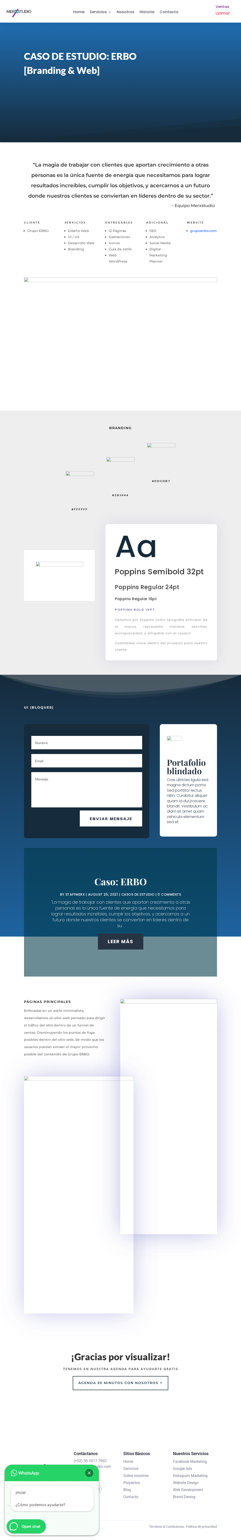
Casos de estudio (138, 894)
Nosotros (125, 12)
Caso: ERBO (120, 881)
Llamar (223, 13)
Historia (147, 12)
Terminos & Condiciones (166, 1526)
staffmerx (75, 894)
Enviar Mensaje (111, 818)
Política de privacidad (201, 1526)
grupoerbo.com (203, 231)
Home (78, 12)
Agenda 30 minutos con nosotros (118, 1383)
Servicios (98, 12)
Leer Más (120, 941)
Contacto (169, 12)
